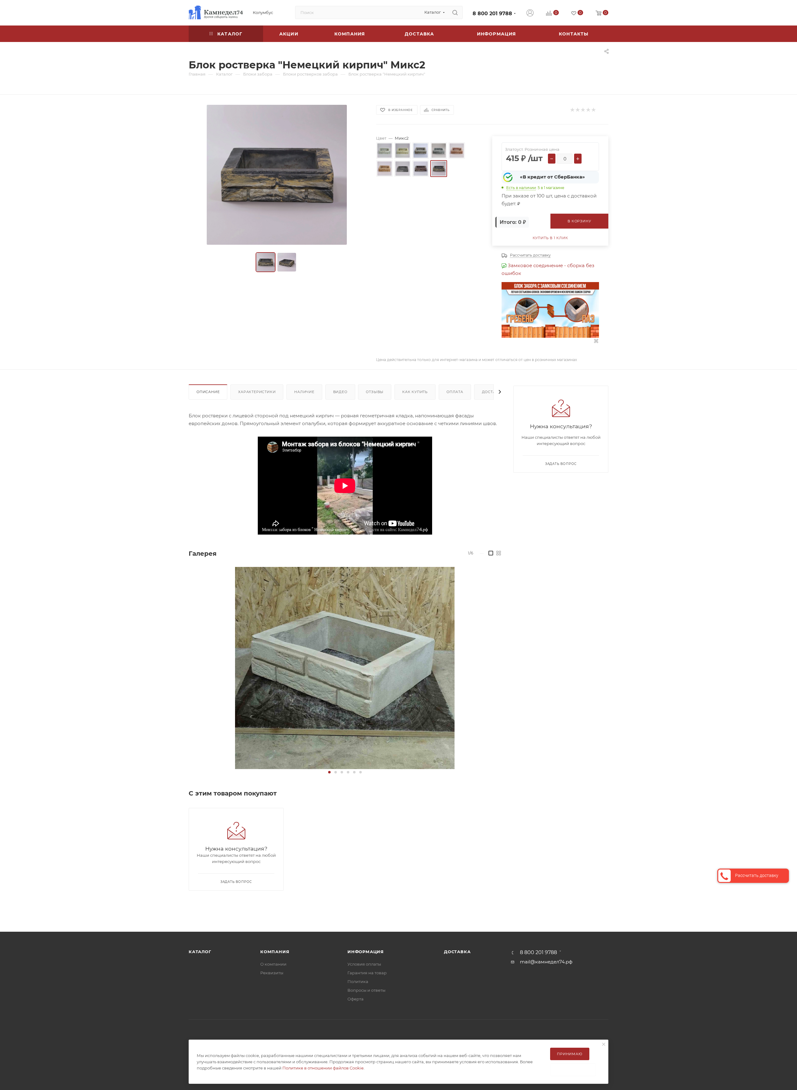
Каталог (200, 951)
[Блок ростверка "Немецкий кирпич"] (345, 668)
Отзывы (375, 392)
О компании (273, 964)
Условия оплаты (364, 964)
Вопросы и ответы (366, 990)
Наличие (304, 392)
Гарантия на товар (367, 972)
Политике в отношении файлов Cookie (323, 1067)
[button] (329, 772)
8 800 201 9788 (492, 13)
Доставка (493, 392)
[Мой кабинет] (530, 13)
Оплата (454, 392)
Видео (340, 392)
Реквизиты (271, 972)
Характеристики (257, 392)
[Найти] (455, 12)
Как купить (415, 392)
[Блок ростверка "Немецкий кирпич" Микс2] (277, 175)
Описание (207, 392)
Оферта (355, 998)
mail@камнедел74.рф (546, 962)
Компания (274, 951)
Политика (357, 981)
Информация (365, 951)
